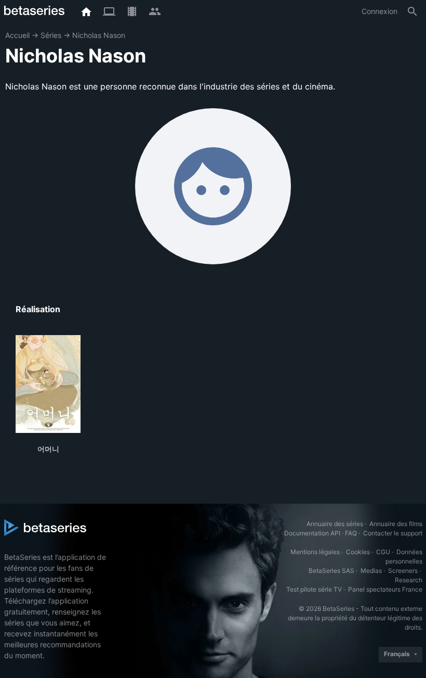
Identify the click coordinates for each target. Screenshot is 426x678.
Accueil (17, 35)
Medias (371, 570)
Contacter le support (392, 533)
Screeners (403, 570)
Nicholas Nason (98, 35)
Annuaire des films (395, 524)
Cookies (358, 552)
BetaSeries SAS (331, 570)
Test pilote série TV (314, 589)
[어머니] (48, 384)
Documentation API (312, 533)
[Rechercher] (412, 11)
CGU (383, 552)
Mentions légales (315, 552)
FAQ (351, 533)
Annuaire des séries (335, 524)
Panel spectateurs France (385, 589)
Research (408, 580)
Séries (51, 35)
